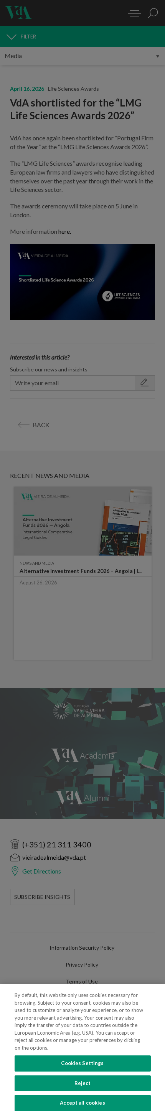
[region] (82, 1049)
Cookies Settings (82, 1063)
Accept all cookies (82, 1103)
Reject (82, 1083)
